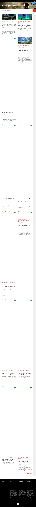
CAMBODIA (5, 195)
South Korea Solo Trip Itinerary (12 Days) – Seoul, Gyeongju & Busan (9, 26)
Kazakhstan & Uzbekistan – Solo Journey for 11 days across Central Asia (24, 50)
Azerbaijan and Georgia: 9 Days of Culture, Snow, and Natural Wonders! (24, 225)
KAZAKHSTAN (27, 45)
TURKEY (13, 282)
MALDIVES (26, 370)
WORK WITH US (30, 1)
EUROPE (26, 21)
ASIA (2, 21)
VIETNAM (10, 457)
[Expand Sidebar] (34, 10)
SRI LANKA (26, 195)
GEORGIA (27, 220)
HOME (2, 1)
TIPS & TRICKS (23, 1)
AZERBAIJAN (21, 219)
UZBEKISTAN (19, 46)
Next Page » (29, 473)
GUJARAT (10, 370)
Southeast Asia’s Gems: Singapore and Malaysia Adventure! (23, 463)
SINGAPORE (19, 458)
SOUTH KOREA (11, 21)
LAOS (13, 195)
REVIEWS (18, 1)
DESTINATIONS (12, 1)
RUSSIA (29, 21)
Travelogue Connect (10, 5)
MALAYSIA (26, 457)
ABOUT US (6, 1)
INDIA (13, 370)
